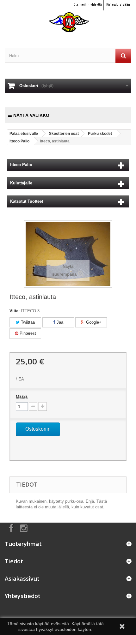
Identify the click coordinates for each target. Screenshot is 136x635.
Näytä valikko (31, 115)
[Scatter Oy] (68, 16)
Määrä (22, 397)
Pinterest (27, 333)
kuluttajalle (21, 183)
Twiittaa (27, 322)
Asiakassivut (22, 578)
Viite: (14, 311)
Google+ (93, 322)
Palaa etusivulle (23, 133)
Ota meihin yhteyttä (87, 5)
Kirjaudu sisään (118, 5)
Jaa (59, 322)
